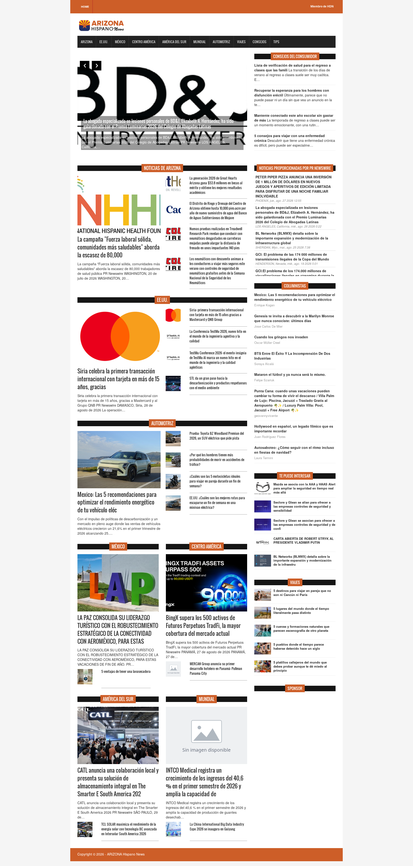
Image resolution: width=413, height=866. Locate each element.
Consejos (259, 41)
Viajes (241, 41)
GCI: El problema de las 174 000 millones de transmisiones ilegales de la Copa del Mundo (292, 256)
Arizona (86, 41)
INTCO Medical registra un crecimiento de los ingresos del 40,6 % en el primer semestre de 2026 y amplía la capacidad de (204, 782)
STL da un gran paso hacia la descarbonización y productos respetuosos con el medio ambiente (218, 383)
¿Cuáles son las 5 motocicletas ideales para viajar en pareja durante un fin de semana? (215, 481)
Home (85, 6)
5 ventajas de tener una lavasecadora (126, 671)
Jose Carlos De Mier (268, 326)
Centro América (143, 41)
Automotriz (221, 41)
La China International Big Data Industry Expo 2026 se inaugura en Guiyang (217, 826)
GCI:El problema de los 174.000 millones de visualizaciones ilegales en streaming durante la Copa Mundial (294, 275)
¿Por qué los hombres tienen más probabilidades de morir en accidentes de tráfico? (217, 459)
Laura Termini (263, 458)
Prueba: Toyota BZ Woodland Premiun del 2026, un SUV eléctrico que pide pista (217, 436)
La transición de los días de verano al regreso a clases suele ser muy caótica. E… (292, 72)
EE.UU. (103, 41)
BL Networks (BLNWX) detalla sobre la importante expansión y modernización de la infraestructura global (291, 238)
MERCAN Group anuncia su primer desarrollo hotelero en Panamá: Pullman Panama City (216, 668)
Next (96, 65)
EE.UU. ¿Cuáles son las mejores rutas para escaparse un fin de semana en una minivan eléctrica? (217, 502)
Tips (276, 41)
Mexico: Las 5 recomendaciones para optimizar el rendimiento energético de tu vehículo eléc (117, 502)
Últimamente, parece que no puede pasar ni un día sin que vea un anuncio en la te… (293, 97)
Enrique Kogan (264, 305)
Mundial (199, 41)
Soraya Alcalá (264, 364)
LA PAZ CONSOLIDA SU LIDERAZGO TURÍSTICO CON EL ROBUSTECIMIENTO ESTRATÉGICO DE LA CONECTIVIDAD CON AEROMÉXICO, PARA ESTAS (117, 629)
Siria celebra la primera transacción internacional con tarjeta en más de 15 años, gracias (118, 379)
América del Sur (174, 41)
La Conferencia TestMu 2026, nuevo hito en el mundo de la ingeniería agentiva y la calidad (218, 336)
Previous (84, 65)
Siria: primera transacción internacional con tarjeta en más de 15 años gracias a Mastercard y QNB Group (217, 314)
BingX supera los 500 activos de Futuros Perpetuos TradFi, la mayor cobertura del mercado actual (203, 626)
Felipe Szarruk (264, 380)
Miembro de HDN (322, 6)
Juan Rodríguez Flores (270, 437)
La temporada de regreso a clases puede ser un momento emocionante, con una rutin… (294, 120)
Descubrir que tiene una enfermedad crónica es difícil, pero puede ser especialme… (294, 140)
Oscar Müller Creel (267, 342)
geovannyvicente (266, 416)
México (120, 41)
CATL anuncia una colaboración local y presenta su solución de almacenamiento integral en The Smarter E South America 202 (118, 782)
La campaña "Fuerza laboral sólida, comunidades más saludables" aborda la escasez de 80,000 (118, 247)
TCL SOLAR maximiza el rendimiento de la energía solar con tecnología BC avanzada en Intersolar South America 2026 (129, 829)
